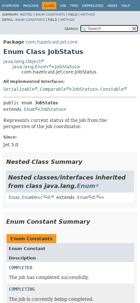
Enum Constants (50, 14)
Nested (26, 14)
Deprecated (93, 5)
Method (87, 14)
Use (63, 5)
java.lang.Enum (30, 66)
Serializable (19, 89)
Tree (74, 5)
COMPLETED (20, 267)
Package (30, 5)
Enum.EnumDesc (26, 197)
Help (125, 5)
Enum (29, 109)
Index (112, 5)
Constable (112, 89)
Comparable (53, 89)
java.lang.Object (22, 61)
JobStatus (66, 66)
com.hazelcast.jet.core (52, 42)
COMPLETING (22, 289)
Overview (10, 5)
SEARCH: (71, 29)
